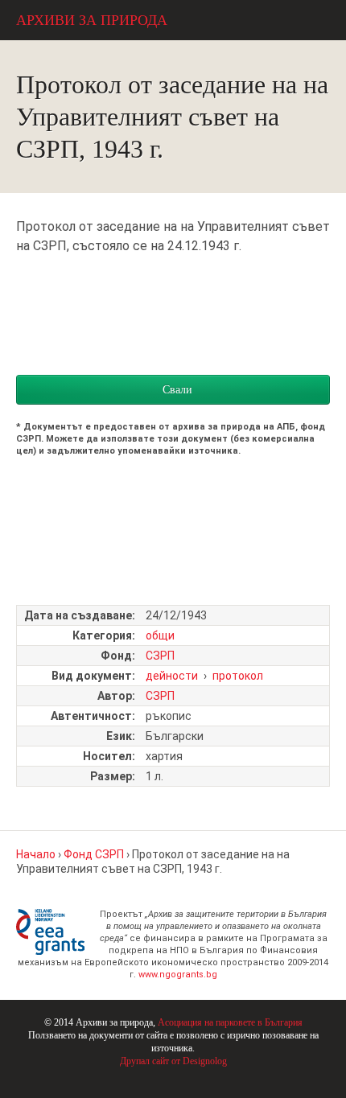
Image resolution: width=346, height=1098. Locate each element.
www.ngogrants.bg (177, 974)
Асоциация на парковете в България (230, 1022)
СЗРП (160, 655)
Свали (177, 390)
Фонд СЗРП (94, 854)
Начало (36, 854)
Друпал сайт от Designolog (173, 1061)
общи (160, 635)
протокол (237, 675)
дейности (172, 675)
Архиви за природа (91, 20)
